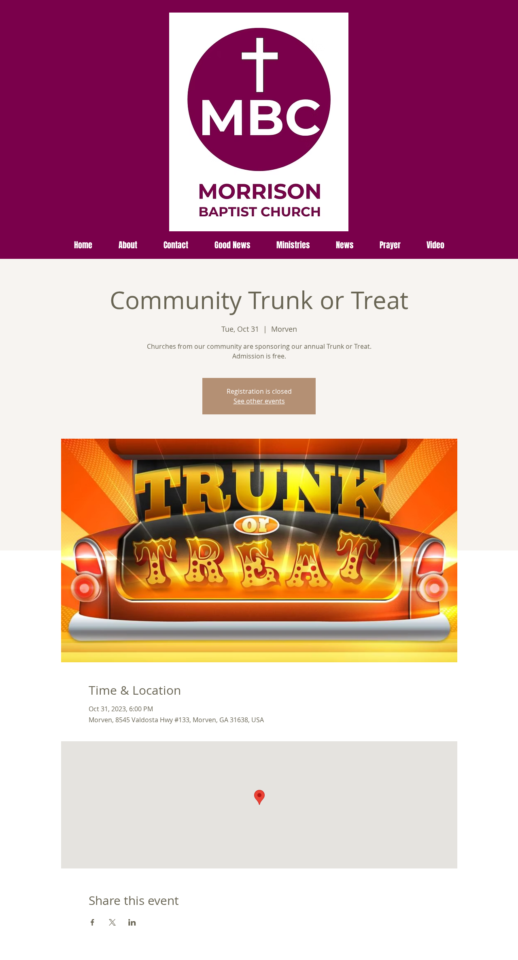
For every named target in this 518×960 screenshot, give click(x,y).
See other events (259, 401)
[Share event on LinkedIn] (132, 922)
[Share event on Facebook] (92, 922)
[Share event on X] (112, 922)
